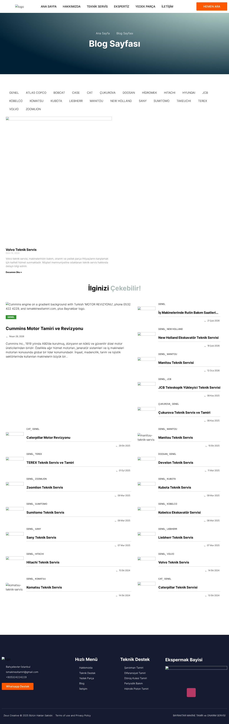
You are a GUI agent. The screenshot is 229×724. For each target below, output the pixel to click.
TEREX (202, 101)
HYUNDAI (188, 92)
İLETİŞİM (167, 6)
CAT (90, 92)
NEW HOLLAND (121, 101)
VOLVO (14, 109)
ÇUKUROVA (108, 92)
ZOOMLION (33, 109)
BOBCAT (59, 92)
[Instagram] (191, 692)
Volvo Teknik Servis (21, 250)
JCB (205, 92)
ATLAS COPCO (36, 92)
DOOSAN (129, 92)
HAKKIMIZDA (72, 6)
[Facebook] (169, 692)
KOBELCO (16, 101)
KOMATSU (36, 101)
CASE (76, 92)
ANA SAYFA (49, 6)
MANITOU (96, 101)
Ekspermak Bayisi (184, 659)
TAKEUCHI (184, 101)
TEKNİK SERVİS (97, 6)
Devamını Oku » (14, 272)
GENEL (14, 92)
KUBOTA (56, 101)
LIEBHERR (76, 101)
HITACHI (169, 92)
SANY (143, 101)
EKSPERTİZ (121, 6)
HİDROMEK (149, 92)
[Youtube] (180, 692)
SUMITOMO (161, 101)
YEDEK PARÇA (145, 6)
